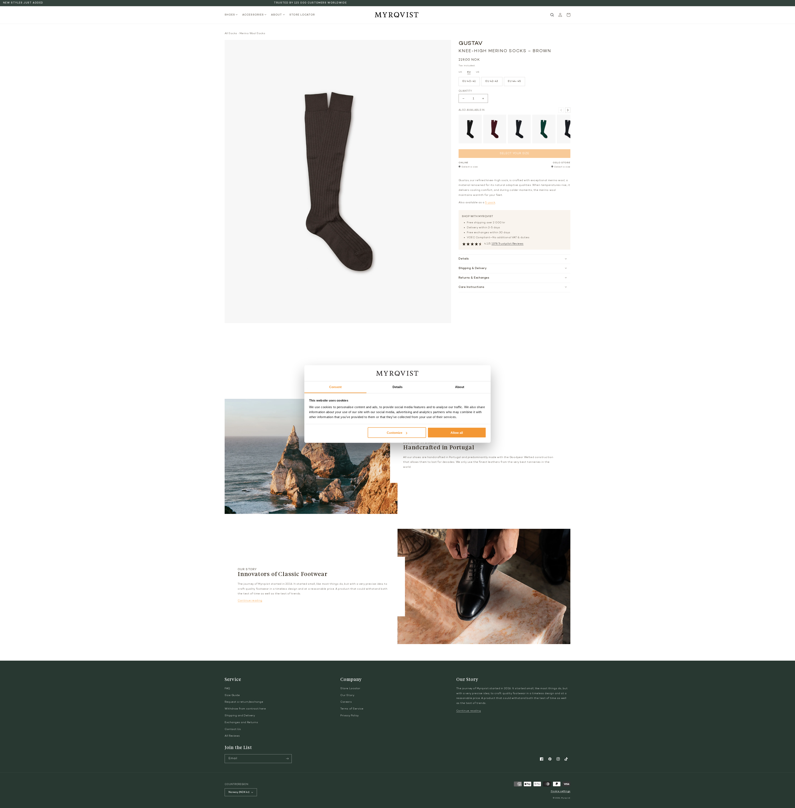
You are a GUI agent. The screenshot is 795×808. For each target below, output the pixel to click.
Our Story (347, 695)
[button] (232, 15)
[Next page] (567, 110)
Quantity (465, 91)
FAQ (227, 688)
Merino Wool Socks (252, 33)
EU (469, 72)
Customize (394, 432)
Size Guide (232, 695)
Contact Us (233, 729)
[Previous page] (561, 110)
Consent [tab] (335, 386)
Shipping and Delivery (240, 715)
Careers (346, 702)
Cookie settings (560, 791)
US (477, 72)
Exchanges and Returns (241, 722)
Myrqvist (565, 798)
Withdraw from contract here (245, 709)
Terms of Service (352, 709)
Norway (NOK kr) (239, 792)
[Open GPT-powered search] (552, 15)
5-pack (490, 202)
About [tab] (459, 386)
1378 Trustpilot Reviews (507, 243)
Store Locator (350, 688)
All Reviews (232, 736)
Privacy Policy (349, 715)
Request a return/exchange (244, 702)
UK (460, 72)
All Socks (231, 33)
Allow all (456, 432)
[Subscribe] (287, 758)
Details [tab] (398, 386)
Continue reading (250, 600)
